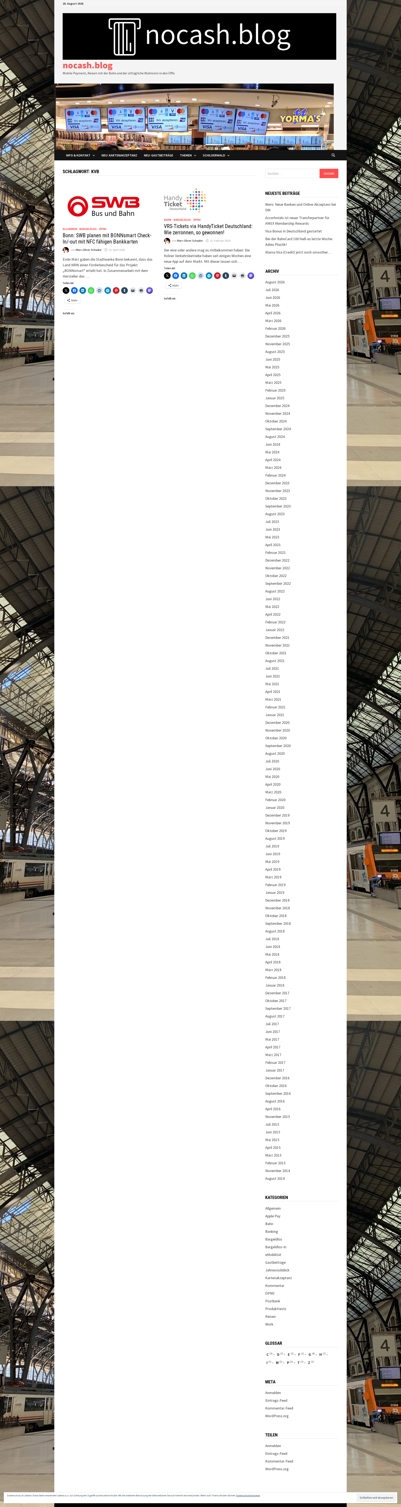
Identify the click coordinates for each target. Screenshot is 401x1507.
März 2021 (273, 699)
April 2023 (272, 544)
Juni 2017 (272, 1031)
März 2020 (273, 792)
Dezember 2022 (277, 560)
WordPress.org (277, 1415)
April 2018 (272, 962)
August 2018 (275, 931)
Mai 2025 (272, 367)
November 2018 (277, 908)
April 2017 (272, 1047)
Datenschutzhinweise (248, 1495)
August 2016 (275, 1101)
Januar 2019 (274, 892)
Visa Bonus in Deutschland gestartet (293, 231)
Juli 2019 (272, 846)
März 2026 (273, 320)
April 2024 (272, 459)
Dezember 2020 (277, 722)
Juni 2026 (272, 297)
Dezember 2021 (277, 637)
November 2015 (277, 1116)
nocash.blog (88, 65)
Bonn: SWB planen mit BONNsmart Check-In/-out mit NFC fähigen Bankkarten (107, 238)
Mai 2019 (272, 861)
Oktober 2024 (276, 421)
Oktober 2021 (276, 653)
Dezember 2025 (277, 336)
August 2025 (275, 351)
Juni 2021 (272, 676)
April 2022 (272, 614)
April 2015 (272, 1147)
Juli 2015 (272, 1124)
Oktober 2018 (276, 915)
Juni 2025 (272, 359)
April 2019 (272, 869)
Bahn (167, 220)
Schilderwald (214, 155)
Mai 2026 (272, 305)
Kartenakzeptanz (278, 1277)
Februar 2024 (275, 475)
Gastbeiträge (275, 1262)
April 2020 (272, 784)
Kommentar (274, 1285)
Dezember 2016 (277, 1078)
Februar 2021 (275, 707)
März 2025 (273, 382)
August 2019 (275, 838)
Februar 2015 (275, 1163)
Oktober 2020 (276, 738)
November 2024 (277, 413)
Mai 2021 (272, 683)
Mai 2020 (272, 776)
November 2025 (277, 343)
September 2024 (278, 428)
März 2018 (273, 969)
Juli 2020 (272, 761)
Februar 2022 (275, 622)
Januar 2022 (274, 629)
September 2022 (278, 583)
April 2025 (272, 374)
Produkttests (275, 1308)
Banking (271, 1231)
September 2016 (278, 1093)
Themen (186, 155)
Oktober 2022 (276, 575)
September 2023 (278, 506)
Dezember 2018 (277, 900)
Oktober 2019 (276, 830)
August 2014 (275, 1178)
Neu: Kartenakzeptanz (119, 155)
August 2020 (275, 753)
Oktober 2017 (276, 1000)
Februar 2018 (275, 977)
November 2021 (277, 645)
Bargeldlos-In (275, 1246)
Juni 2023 (272, 529)
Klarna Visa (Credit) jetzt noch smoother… (298, 252)
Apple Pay (272, 1216)
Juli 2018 (272, 938)
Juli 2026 (272, 289)
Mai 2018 (272, 954)
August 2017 (275, 1016)
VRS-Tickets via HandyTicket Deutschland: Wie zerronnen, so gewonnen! (208, 229)
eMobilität (273, 1254)
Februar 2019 (275, 884)
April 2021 (272, 691)
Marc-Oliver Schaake (89, 250)
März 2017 (273, 1054)
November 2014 (277, 1170)
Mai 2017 (272, 1039)
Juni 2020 (272, 768)
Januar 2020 (274, 807)
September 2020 (278, 745)
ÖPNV (103, 229)
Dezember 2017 (277, 993)
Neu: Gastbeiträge (158, 155)
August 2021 (275, 660)
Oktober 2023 (276, 498)
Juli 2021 (272, 668)
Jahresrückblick (277, 1270)
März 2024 (273, 467)
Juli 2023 (272, 521)
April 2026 (272, 313)
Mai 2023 (272, 537)
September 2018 (278, 923)
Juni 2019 (272, 853)
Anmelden (273, 1392)
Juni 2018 (272, 946)
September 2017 (278, 1008)
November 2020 (277, 730)
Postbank (272, 1301)
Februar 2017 (275, 1062)
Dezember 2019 (277, 815)
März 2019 (273, 877)
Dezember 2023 (277, 483)
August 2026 (275, 282)
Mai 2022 (272, 606)
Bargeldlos (88, 229)
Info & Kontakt (78, 155)
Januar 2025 (274, 398)
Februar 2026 (275, 328)
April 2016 (272, 1108)
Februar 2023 (275, 552)
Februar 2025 (275, 390)
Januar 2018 (274, 985)
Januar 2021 (274, 714)
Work (269, 1324)
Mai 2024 (272, 452)
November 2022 (277, 568)
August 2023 (275, 513)
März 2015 (273, 1155)
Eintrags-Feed (276, 1400)
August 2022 (275, 591)
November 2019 (277, 823)
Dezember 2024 (277, 405)
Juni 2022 (272, 598)
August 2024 (275, 436)
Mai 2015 (272, 1139)
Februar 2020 (275, 799)
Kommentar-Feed (279, 1408)
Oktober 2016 (276, 1085)
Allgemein (70, 229)
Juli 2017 (272, 1023)
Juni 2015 (272, 1132)
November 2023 (277, 490)
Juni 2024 (272, 444)
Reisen (270, 1316)
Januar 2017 (274, 1070)
